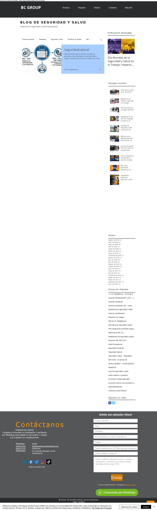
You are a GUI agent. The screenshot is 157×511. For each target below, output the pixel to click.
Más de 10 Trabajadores (117, 321)
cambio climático (114, 364)
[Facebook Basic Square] (109, 402)
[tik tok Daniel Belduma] (48, 461)
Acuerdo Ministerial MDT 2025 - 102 (121, 298)
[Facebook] (30, 461)
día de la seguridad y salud (118, 371)
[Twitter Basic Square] (113, 402)
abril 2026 (112, 360)
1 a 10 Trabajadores (115, 294)
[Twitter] (36, 461)
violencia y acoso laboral (117, 391)
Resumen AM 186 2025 (117, 340)
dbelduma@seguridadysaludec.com (45, 446)
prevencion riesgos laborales (119, 379)
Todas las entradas (28, 39)
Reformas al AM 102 (116, 333)
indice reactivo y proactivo (118, 375)
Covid (130, 306)
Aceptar (146, 507)
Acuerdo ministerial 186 (117, 306)
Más (87, 39)
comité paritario (128, 364)
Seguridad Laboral (115, 352)
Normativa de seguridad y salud (120, 325)
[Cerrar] (154, 507)
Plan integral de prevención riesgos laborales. (121, 329)
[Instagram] (42, 461)
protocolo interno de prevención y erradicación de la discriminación (121, 383)
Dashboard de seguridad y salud (120, 309)
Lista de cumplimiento (116, 313)
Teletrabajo (42, 39)
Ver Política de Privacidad (102, 508)
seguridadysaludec (115, 387)
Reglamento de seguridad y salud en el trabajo (121, 337)
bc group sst (122, 360)
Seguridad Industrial (116, 348)
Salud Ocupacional (115, 344)
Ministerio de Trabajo (74, 39)
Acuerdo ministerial (115, 302)
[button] (101, 40)
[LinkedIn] (24, 461)
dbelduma (112, 367)
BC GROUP (31, 7)
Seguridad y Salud (57, 39)
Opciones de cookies (129, 507)
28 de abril (129, 294)
